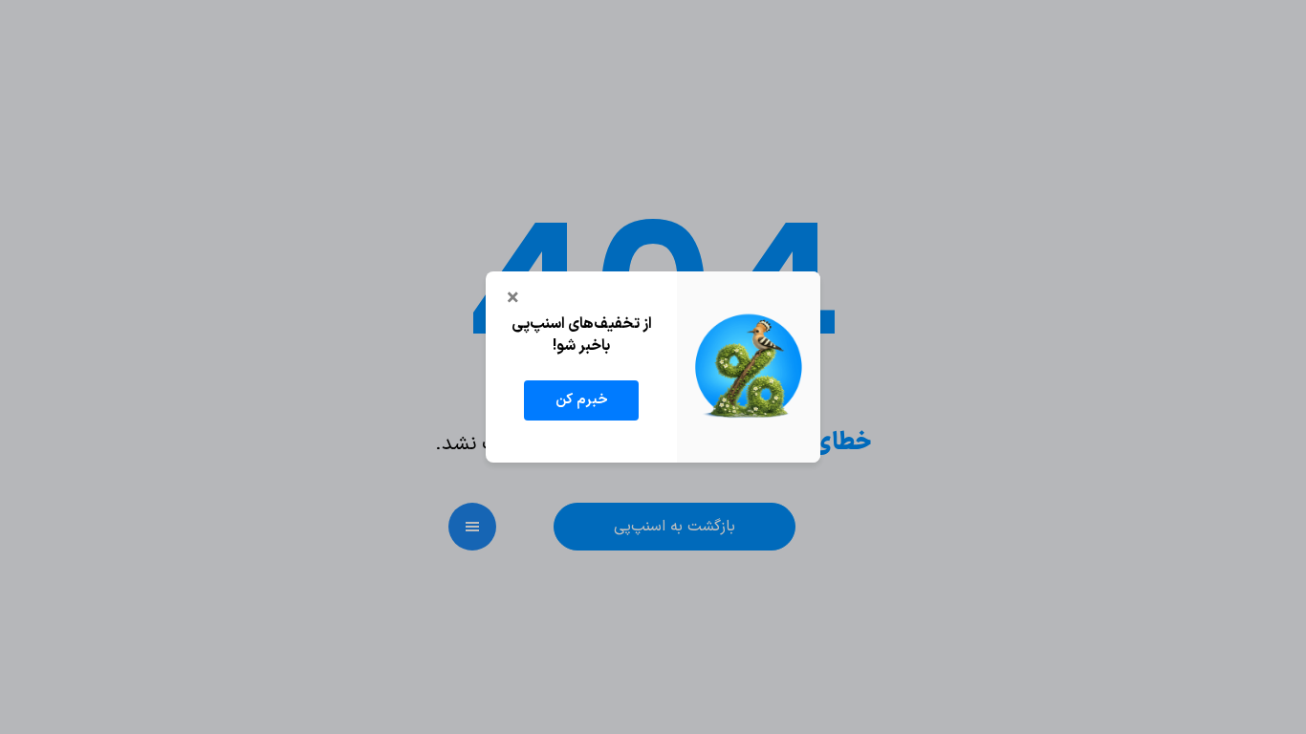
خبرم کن (581, 400)
